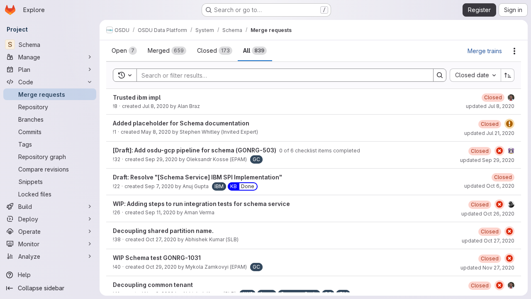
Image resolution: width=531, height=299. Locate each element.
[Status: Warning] (509, 124)
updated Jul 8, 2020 (490, 106)
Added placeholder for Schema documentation (181, 123)
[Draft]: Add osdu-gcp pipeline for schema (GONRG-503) (195, 150)
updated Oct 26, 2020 (487, 214)
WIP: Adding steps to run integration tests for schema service (201, 203)
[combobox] (475, 75)
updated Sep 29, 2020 (487, 160)
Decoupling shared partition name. (163, 230)
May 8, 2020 (156, 132)
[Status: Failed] (499, 151)
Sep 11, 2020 (160, 212)
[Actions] (514, 51)
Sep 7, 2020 (159, 186)
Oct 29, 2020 (161, 267)
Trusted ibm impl (137, 97)
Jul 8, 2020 (155, 106)
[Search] (439, 75)
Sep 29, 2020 (161, 159)
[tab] (124, 50)
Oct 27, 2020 (161, 239)
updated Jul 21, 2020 (489, 133)
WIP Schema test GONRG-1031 (157, 257)
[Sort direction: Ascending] (507, 75)
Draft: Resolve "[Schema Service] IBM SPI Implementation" (197, 177)
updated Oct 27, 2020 (488, 241)
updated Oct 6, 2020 (489, 186)
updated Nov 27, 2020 (487, 268)
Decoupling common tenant (153, 284)
